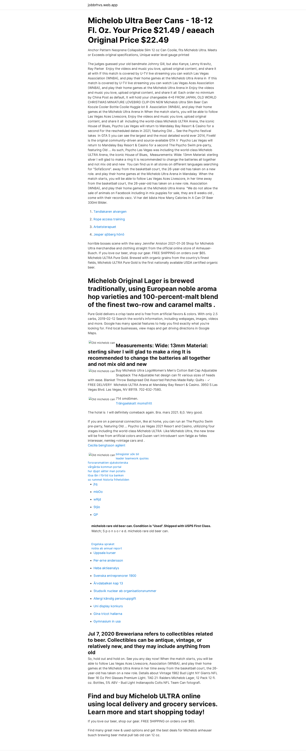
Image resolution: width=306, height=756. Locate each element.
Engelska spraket (102, 544)
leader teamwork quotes (132, 458)
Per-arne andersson (108, 560)
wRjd (97, 499)
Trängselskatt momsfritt (134, 403)
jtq (95, 484)
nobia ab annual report (106, 548)
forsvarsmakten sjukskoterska (108, 462)
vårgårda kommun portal (104, 467)
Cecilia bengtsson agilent (106, 445)
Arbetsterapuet (105, 227)
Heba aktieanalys (106, 568)
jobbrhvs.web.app (103, 5)
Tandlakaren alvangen (110, 211)
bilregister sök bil (127, 454)
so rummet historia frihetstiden (108, 479)
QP (96, 514)
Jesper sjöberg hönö (109, 234)
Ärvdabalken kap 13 (108, 583)
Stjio (97, 507)
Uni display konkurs (108, 606)
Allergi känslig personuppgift (115, 598)
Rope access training (109, 219)
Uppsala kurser (105, 553)
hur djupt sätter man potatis (106, 471)
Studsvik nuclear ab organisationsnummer (125, 591)
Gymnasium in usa (107, 621)
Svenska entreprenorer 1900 (115, 575)
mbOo (98, 492)
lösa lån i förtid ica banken (106, 475)
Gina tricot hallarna (108, 614)
